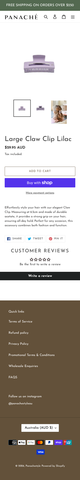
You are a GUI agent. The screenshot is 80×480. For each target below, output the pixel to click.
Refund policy (18, 333)
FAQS (13, 377)
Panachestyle (33, 466)
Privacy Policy (18, 344)
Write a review (40, 276)
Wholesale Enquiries (23, 366)
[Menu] (72, 16)
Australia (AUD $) (39, 428)
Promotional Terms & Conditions (32, 355)
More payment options (40, 192)
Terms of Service (20, 321)
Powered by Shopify (53, 466)
